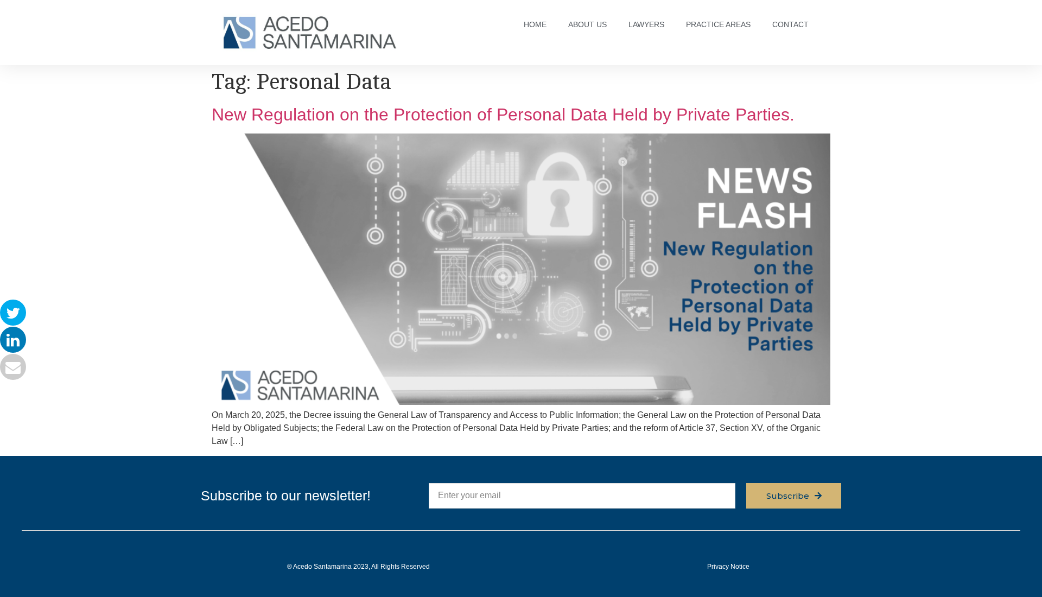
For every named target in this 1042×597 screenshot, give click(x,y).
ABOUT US (587, 24)
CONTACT (790, 24)
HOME (535, 24)
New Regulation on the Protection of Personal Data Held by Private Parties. (503, 114)
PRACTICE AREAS (718, 24)
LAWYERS (646, 24)
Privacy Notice (728, 566)
